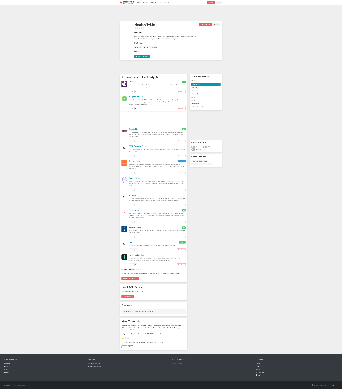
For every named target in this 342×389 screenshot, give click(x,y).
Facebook (260, 372)
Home (138, 2)
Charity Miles (134, 178)
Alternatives (196, 84)
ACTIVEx (132, 195)
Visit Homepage (143, 56)
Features (195, 91)
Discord (166, 2)
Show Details (181, 91)
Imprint (258, 369)
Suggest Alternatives (94, 367)
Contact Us (259, 367)
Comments (195, 104)
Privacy (335, 385)
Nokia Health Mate (136, 255)
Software (145, 2)
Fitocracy (132, 82)
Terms (330, 385)
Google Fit (133, 129)
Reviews (195, 88)
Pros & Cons (196, 94)
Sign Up (210, 2)
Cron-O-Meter (134, 161)
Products (153, 2)
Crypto (160, 2)
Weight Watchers (136, 97)
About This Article (198, 107)
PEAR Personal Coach (138, 146)
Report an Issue (177, 364)
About (258, 364)
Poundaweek (134, 210)
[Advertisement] (171, 13)
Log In (219, 2)
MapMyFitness (135, 227)
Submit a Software (94, 364)
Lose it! (132, 242)
